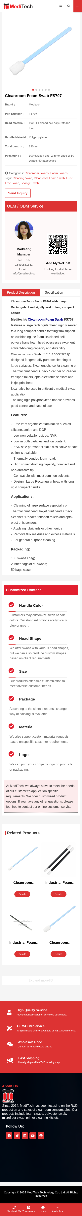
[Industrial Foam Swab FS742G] (22, 923)
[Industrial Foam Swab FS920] (58, 860)
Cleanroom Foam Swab (49, 178)
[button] (33, 90)
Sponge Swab (30, 183)
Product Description (21, 292)
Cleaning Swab (22, 178)
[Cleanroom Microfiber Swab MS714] (58, 920)
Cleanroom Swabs (37, 173)
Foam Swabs (59, 173)
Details (22, 894)
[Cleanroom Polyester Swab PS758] (22, 860)
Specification (54, 292)
